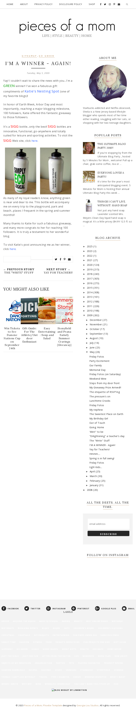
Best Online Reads (97, 621)
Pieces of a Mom (33, 705)
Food (49, 642)
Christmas (7, 635)
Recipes (33, 670)
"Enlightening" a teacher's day (107, 436)
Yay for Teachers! (99, 449)
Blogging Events (28, 628)
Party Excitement (99, 360)
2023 (90, 251)
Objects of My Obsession (16, 663)
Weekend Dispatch (95, 677)
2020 (90, 264)
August (94, 338)
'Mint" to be (96, 431)
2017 (90, 278)
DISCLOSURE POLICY (70, 4)
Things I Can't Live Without (18, 677)
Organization (43, 663)
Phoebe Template (52, 705)
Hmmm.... (94, 453)
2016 (90, 283)
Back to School (48, 621)
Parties (60, 663)
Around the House (24, 621)
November (96, 324)
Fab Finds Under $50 (85, 635)
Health (84, 649)
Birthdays (7, 628)
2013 (90, 296)
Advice (5, 621)
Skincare (71, 670)
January (94, 485)
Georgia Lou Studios (88, 705)
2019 (90, 269)
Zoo (116, 684)
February (95, 480)
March (94, 476)
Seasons (46, 670)
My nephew (96, 409)
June (93, 347)
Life (76, 656)
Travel (43, 677)
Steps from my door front (104, 383)
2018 (90, 274)
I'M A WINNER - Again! (102, 445)
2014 (90, 292)
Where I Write (9, 684)
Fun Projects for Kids (96, 642)
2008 (90, 489)
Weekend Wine (97, 378)
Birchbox (117, 621)
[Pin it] (65, 259)
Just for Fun (30, 656)
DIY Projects (41, 635)
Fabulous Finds (110, 635)
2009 (90, 315)
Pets (71, 663)
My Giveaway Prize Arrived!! (105, 387)
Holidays (98, 649)
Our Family (95, 365)
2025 (90, 246)
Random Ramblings (13, 670)
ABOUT (24, 4)
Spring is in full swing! (101, 458)
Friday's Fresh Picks (68, 642)
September (96, 333)
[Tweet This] (56, 259)
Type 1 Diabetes (60, 677)
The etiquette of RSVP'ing (104, 392)
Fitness (37, 642)
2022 (90, 255)
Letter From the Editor (56, 656)
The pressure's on (99, 396)
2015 (90, 287)
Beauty (78, 621)
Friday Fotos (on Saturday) (105, 374)
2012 (90, 301)
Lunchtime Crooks (99, 400)
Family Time (8, 642)
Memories (88, 656)
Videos (77, 677)
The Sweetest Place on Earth (106, 414)
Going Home (96, 427)
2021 (90, 260)
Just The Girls (10, 656)
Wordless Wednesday (57, 684)
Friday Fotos (96, 356)
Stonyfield (103, 670)
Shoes (58, 670)
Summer (119, 670)
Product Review (113, 663)
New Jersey (121, 656)
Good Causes (50, 649)
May (92, 352)
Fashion (24, 642)
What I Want (118, 677)
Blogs (45, 628)
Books (56, 628)
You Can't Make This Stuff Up (92, 684)
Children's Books (83, 628)
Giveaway (29, 56)
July (92, 342)
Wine (38, 684)
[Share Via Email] (69, 259)
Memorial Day (97, 369)
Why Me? (27, 684)
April (93, 471)
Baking (66, 621)
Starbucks (86, 670)
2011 (90, 306)
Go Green (47, 56)
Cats (67, 628)
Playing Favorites (89, 663)
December (96, 319)
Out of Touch (97, 422)
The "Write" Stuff (99, 440)
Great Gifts (69, 649)
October (95, 329)
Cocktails (24, 635)
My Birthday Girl (98, 418)
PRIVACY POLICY (43, 4)
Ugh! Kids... (95, 467)
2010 (90, 310)
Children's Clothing (110, 628)
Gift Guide (120, 642)
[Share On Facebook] (60, 259)
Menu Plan (104, 656)
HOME (10, 4)
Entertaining (61, 635)
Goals (35, 649)
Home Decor (114, 649)
